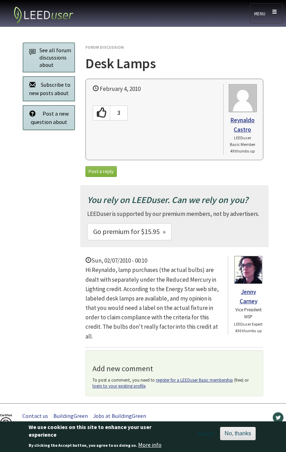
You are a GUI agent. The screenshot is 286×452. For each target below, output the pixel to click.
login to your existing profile (118, 386)
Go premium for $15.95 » (129, 231)
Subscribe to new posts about (49, 88)
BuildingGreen (70, 415)
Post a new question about (50, 117)
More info (149, 444)
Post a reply (101, 171)
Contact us (35, 415)
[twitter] (278, 419)
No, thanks (238, 433)
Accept (206, 433)
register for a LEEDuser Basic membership (194, 380)
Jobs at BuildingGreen (119, 415)
